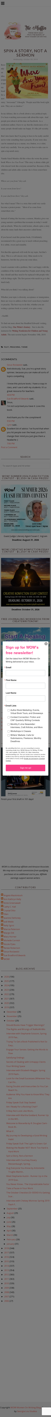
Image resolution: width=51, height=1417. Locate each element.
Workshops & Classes (20, 731)
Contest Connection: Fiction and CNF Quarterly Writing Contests (25, 719)
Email (8, 667)
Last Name (11, 693)
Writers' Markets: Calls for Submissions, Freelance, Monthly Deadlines (25, 738)
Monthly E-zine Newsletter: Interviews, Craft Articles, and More (26, 726)
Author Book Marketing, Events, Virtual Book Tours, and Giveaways (26, 711)
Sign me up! (25, 768)
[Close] (46, 643)
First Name (11, 680)
